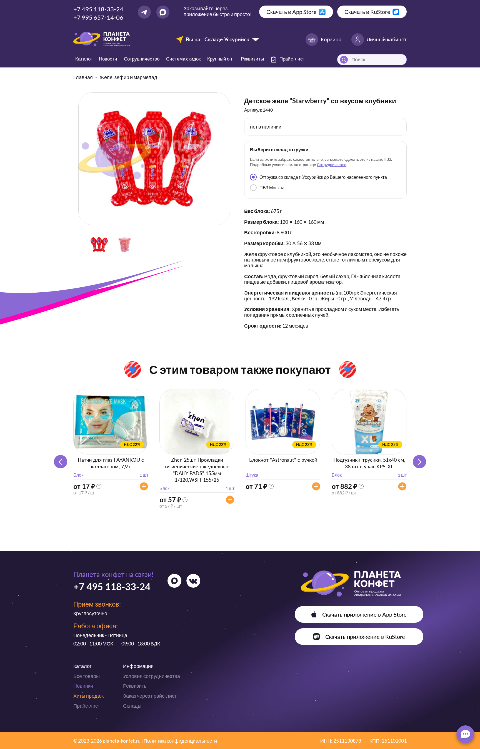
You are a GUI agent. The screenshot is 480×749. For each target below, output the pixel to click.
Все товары (86, 676)
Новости (108, 59)
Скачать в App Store (291, 11)
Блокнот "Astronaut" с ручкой (283, 460)
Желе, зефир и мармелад (128, 77)
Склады (132, 706)
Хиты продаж (88, 696)
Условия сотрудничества (151, 676)
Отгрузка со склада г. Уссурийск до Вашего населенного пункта (323, 177)
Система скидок (183, 59)
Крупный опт (220, 59)
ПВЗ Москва (271, 187)
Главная (83, 77)
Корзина (331, 39)
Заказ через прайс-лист (150, 696)
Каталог (83, 59)
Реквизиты (252, 59)
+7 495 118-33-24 (98, 9)
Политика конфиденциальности (180, 741)
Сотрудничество (141, 59)
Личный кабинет (387, 39)
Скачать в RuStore (367, 11)
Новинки (83, 686)
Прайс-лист (86, 706)
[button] (419, 461)
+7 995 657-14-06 (98, 17)
